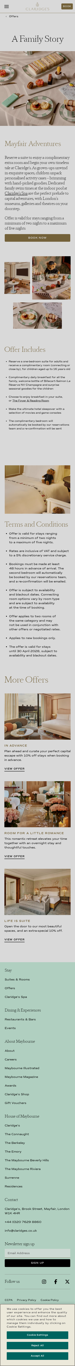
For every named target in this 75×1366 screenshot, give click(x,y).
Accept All (37, 1355)
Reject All (37, 1345)
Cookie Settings (37, 1335)
